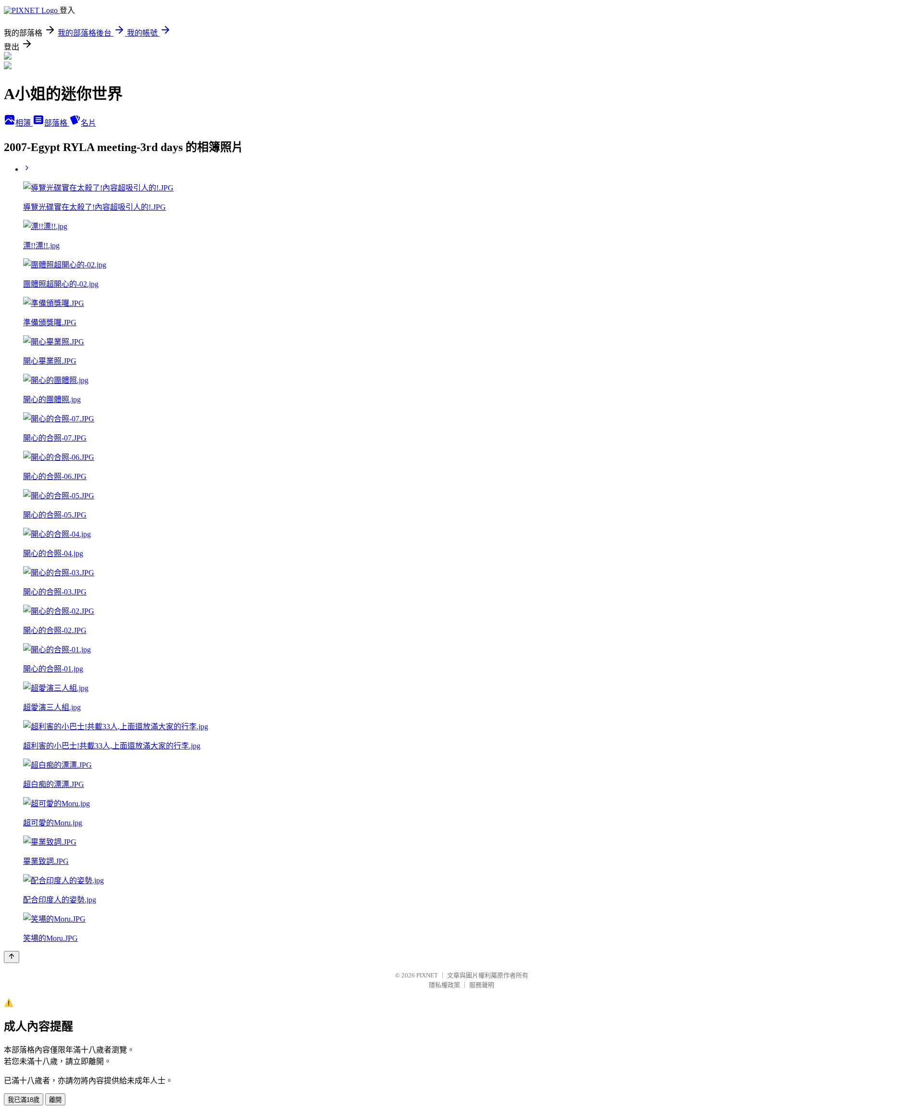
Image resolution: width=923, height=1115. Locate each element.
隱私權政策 (444, 984)
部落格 (56, 123)
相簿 (24, 123)
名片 (88, 123)
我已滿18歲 (23, 1099)
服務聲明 (481, 984)
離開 (55, 1099)
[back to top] (11, 957)
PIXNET (427, 975)
